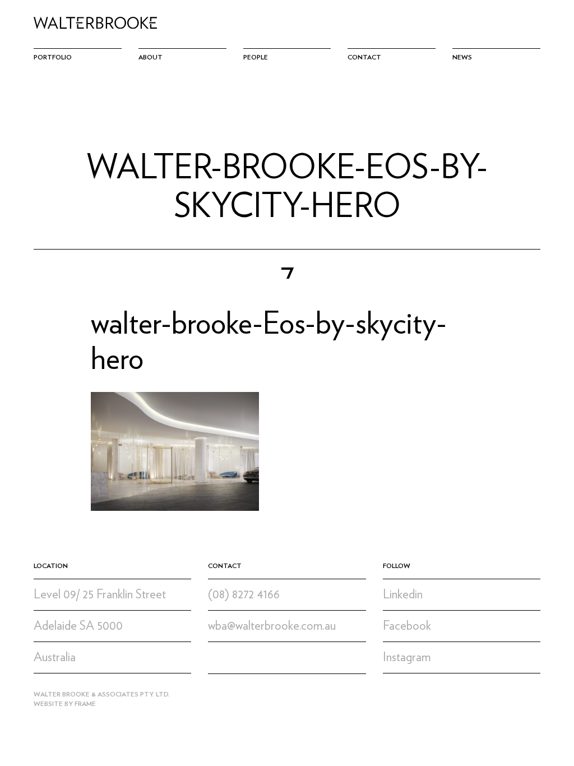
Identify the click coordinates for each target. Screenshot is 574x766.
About (150, 57)
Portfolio (53, 57)
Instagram (406, 657)
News (462, 57)
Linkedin (403, 594)
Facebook (407, 626)
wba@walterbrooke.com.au (272, 626)
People (255, 57)
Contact (364, 57)
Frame (85, 703)
